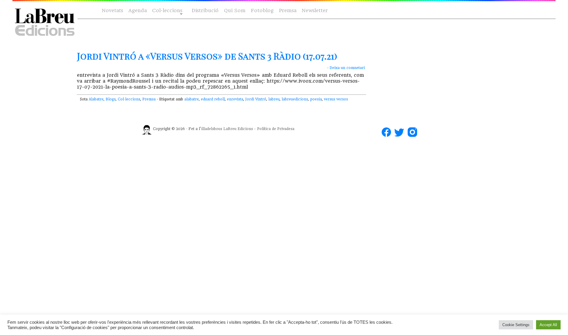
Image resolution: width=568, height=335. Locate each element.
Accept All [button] (548, 325)
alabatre (191, 99)
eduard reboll (213, 99)
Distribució (205, 10)
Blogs (111, 99)
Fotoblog (262, 10)
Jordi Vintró (255, 99)
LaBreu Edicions (238, 129)
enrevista (235, 99)
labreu (274, 99)
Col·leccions (166, 11)
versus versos (336, 99)
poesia (316, 99)
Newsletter (315, 10)
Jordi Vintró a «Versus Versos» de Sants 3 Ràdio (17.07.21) (207, 56)
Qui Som (235, 10)
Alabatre (96, 99)
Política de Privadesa (275, 129)
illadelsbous (211, 129)
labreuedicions (295, 99)
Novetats (112, 10)
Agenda (137, 10)
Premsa (287, 10)
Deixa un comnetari (347, 68)
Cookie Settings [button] (516, 325)
